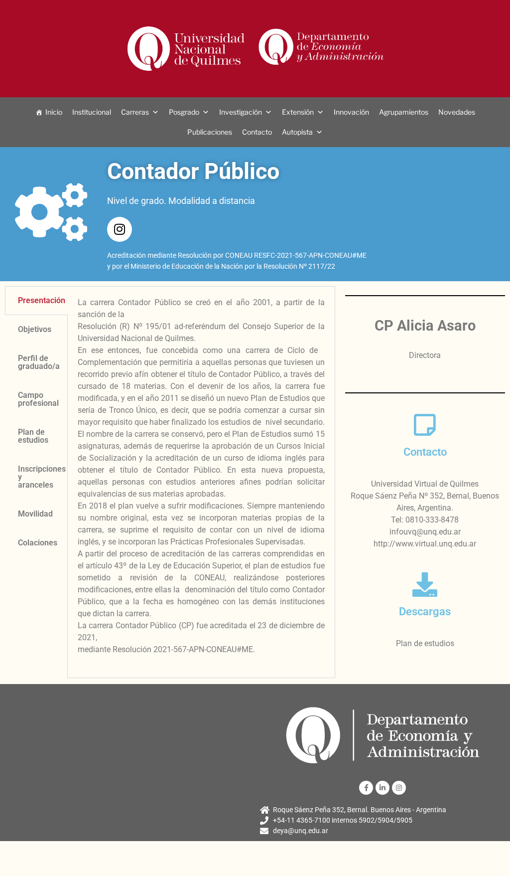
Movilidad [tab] (35, 514)
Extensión (298, 112)
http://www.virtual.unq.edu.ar (425, 543)
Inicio (53, 112)
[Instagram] (119, 229)
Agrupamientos (403, 112)
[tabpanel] (201, 482)
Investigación (240, 112)
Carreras (135, 112)
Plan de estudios (425, 643)
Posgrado (184, 112)
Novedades (456, 112)
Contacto (257, 132)
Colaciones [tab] (37, 542)
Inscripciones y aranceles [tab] (42, 477)
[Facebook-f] (366, 788)
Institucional (91, 112)
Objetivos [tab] (34, 329)
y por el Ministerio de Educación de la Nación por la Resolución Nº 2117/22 (221, 266)
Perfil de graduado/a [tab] (39, 362)
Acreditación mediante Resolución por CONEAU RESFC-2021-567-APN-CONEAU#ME (237, 255)
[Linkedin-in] (382, 788)
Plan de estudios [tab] (33, 436)
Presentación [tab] (41, 300)
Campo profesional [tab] (38, 399)
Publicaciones (209, 132)
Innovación (351, 112)
